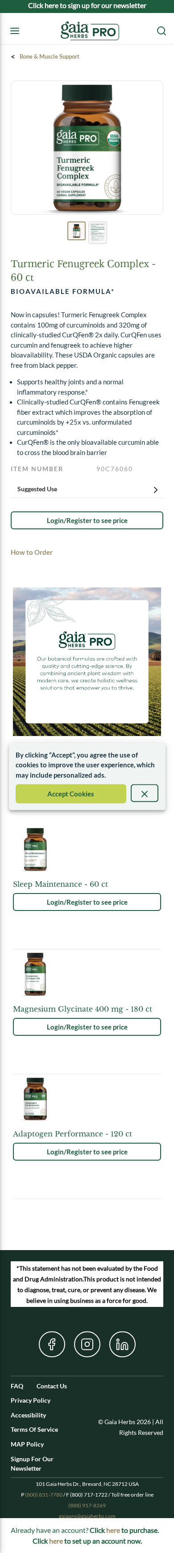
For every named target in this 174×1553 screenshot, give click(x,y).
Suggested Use (37, 489)
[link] (87, 520)
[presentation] (145, 793)
